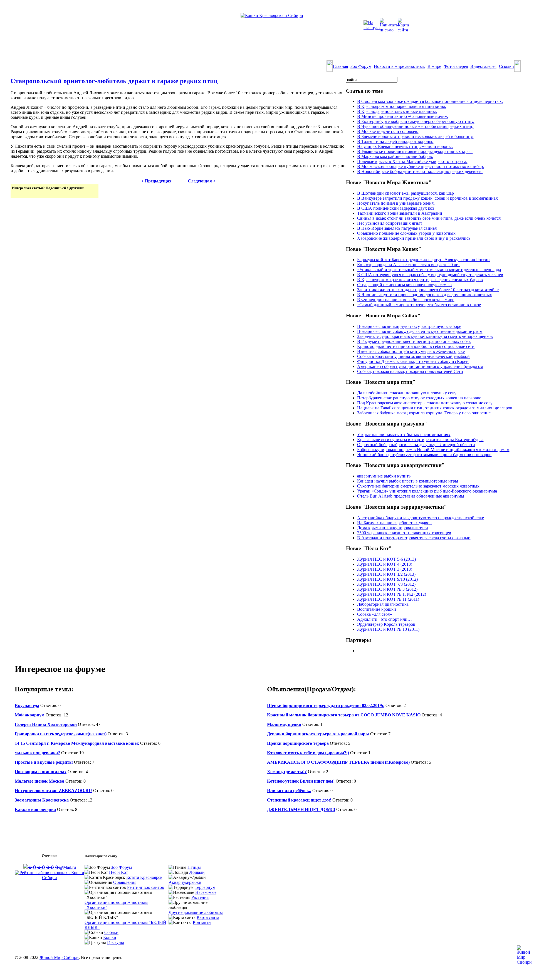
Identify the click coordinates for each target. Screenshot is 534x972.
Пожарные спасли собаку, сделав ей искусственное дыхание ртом (419, 331)
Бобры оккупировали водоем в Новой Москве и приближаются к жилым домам (433, 449)
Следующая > (202, 181)
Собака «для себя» (374, 614)
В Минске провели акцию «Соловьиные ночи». (402, 116)
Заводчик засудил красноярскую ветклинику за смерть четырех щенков (425, 336)
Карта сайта (208, 917)
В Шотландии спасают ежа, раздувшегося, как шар (405, 193)
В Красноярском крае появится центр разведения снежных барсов (420, 279)
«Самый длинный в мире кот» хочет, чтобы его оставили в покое (419, 304)
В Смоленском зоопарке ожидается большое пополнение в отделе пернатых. (430, 101)
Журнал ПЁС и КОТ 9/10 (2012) (387, 579)
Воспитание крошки (376, 609)
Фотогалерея (456, 66)
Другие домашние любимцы (196, 912)
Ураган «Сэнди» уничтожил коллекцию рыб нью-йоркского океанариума (427, 491)
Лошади (197, 872)
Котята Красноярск (144, 877)
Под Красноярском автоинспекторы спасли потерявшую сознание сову (425, 402)
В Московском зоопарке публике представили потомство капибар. (420, 166)
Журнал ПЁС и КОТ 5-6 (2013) (386, 559)
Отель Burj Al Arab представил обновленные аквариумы (410, 496)
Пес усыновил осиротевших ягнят (389, 223)
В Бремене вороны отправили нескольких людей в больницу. (415, 136)
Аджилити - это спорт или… (384, 619)
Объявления (124, 882)
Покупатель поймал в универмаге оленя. (396, 203)
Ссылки (506, 66)
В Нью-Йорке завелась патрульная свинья (397, 228)
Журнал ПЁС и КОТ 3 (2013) (384, 569)
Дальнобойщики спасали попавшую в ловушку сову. (407, 392)
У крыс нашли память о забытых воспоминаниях (403, 434)
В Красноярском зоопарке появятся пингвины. (401, 106)
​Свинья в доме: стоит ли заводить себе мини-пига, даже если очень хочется (429, 218)
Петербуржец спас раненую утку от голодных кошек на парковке (419, 397)
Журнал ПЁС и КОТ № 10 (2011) (388, 629)
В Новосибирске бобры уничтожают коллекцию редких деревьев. (420, 171)
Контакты (202, 922)
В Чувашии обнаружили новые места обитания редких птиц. (415, 126)
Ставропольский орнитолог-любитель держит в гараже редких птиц (114, 81)
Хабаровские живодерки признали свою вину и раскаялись (413, 238)
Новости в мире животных (399, 66)
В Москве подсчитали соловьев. (387, 131)
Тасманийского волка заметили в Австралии (399, 213)
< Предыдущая (156, 181)
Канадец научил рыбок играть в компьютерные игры (407, 481)
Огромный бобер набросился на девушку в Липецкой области (416, 444)
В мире (434, 66)
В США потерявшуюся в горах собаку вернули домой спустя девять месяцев (430, 274)
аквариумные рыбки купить (384, 476)
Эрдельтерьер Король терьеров (386, 624)
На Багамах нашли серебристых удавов (394, 522)
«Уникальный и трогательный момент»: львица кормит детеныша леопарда (429, 269)
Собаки (111, 932)
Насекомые (205, 892)
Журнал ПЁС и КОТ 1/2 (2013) (386, 574)
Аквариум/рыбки (185, 882)
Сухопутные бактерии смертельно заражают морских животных (418, 486)
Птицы (194, 867)
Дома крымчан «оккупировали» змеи (392, 527)
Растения (200, 897)
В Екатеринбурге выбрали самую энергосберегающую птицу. (415, 121)
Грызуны (115, 942)
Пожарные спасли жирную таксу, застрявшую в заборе (409, 326)
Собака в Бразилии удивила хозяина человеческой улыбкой (413, 356)
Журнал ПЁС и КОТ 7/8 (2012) (386, 584)
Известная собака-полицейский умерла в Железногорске (411, 351)
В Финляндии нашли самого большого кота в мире (405, 299)
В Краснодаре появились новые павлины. (397, 111)
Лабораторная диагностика (383, 604)
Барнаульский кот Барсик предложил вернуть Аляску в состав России (423, 259)
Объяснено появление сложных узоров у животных (406, 233)
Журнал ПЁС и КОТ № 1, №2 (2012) (391, 594)
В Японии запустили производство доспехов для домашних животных (424, 294)
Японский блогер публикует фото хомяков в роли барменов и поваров (424, 454)
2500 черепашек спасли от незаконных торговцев (404, 532)
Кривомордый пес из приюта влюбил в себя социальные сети (415, 346)
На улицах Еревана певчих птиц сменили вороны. (405, 146)
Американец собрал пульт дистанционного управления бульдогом (420, 366)
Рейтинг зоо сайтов (145, 887)
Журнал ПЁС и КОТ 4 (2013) (384, 564)
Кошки (109, 937)
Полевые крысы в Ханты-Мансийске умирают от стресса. (412, 161)
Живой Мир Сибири (59, 957)
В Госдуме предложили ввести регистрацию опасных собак (414, 341)
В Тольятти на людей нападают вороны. (395, 141)
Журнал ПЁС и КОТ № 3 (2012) (387, 589)
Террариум (205, 887)
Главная (340, 66)
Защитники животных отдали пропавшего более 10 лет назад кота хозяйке (428, 289)
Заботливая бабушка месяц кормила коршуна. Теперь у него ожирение (424, 412)
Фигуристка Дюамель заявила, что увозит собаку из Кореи (413, 361)
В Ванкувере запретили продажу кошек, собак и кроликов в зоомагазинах (427, 198)
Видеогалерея (483, 66)
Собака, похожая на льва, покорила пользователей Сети (410, 371)
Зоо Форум (360, 66)
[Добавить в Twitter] (16, 193)
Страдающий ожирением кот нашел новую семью (404, 284)
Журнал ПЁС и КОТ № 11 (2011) (388, 599)
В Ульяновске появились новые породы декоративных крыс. (415, 151)
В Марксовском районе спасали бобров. (395, 156)
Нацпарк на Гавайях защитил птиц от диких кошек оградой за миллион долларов (434, 407)
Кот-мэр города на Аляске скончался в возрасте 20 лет (408, 264)
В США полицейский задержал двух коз (395, 208)
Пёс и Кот (118, 872)
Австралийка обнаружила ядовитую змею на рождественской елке (420, 517)
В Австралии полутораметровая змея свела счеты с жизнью (413, 537)
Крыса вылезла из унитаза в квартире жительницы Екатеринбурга (420, 439)
